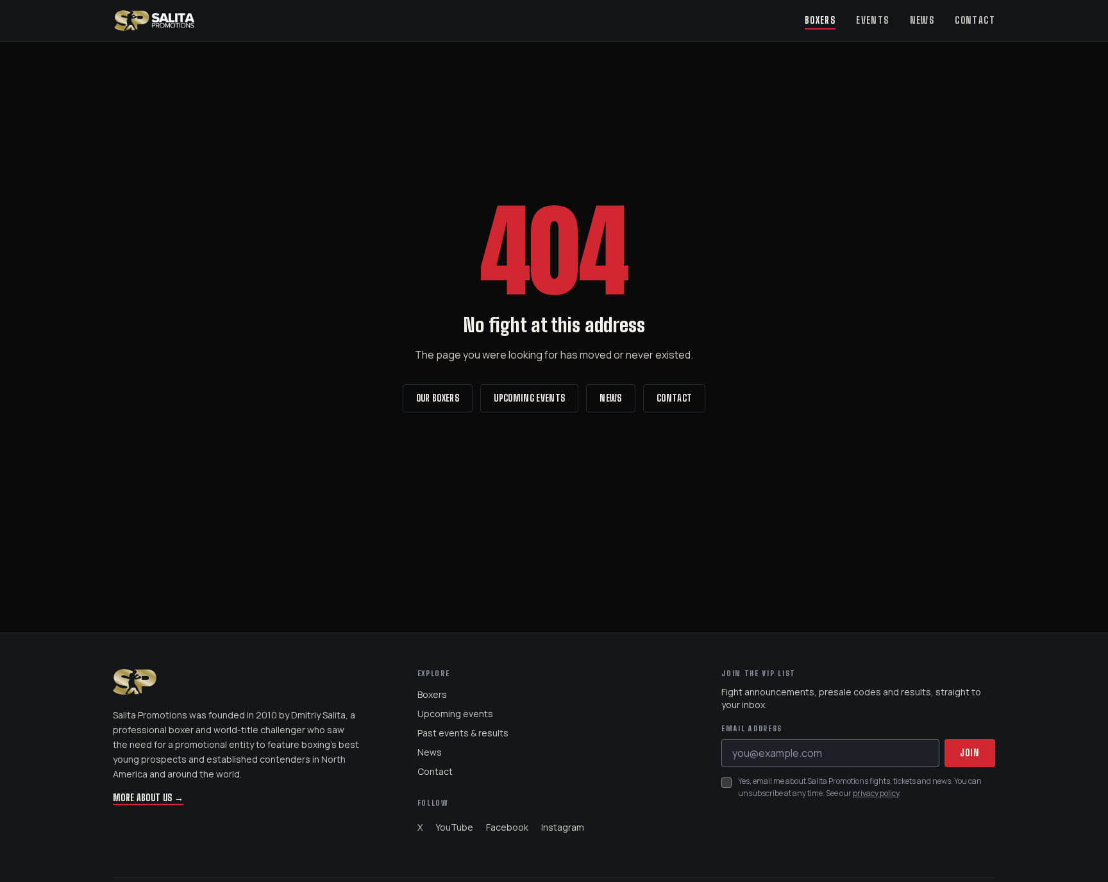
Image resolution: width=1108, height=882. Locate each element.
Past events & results (462, 733)
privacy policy (876, 793)
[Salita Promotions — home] (155, 20)
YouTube (454, 827)
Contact (975, 20)
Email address (751, 728)
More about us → (148, 797)
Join (970, 752)
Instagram (562, 827)
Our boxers (438, 398)
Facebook (507, 827)
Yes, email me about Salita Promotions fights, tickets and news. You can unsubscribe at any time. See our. (860, 787)
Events (872, 20)
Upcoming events (529, 398)
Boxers (820, 20)
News (922, 20)
